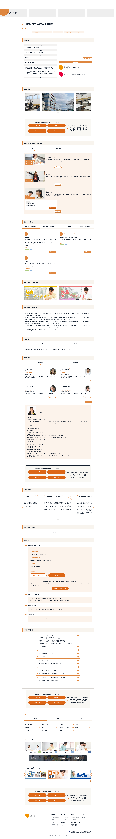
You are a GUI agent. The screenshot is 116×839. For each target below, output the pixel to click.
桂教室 (43, 727)
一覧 (87, 401)
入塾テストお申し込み (56, 575)
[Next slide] (90, 102)
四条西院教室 (27, 727)
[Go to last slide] (25, 102)
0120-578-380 (79, 128)
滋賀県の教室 (34, 17)
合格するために (65, 369)
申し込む (51, 207)
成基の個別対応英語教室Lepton (68, 237)
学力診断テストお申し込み (38, 575)
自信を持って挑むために (67, 386)
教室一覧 (29, 17)
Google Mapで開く (86, 58)
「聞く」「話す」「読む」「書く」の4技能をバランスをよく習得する (77, 234)
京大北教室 (61, 724)
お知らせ (83, 817)
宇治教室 (27, 730)
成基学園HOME (24, 17)
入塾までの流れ (74, 824)
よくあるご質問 (74, 825)
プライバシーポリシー (34, 831)
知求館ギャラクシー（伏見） (64, 727)
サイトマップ (84, 814)
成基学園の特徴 (53, 814)
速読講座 (27, 237)
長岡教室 (77, 727)
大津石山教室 (32, 205)
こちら (37, 568)
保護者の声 (83, 816)
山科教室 (77, 724)
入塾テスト (56, 125)
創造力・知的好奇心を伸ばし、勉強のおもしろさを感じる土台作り (41, 257)
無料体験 (37, 131)
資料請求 (56, 131)
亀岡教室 (60, 730)
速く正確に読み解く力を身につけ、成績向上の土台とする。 (40, 234)
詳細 (51, 251)
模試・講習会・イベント (75, 822)
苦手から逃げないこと (31, 369)
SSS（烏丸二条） (28, 724)
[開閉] (58, 167)
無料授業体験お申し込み (60, 588)
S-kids (26, 261)
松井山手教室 (44, 730)
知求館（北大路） (45, 724)
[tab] (57, 112)
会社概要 (26, 831)
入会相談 (37, 125)
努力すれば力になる (31, 386)
